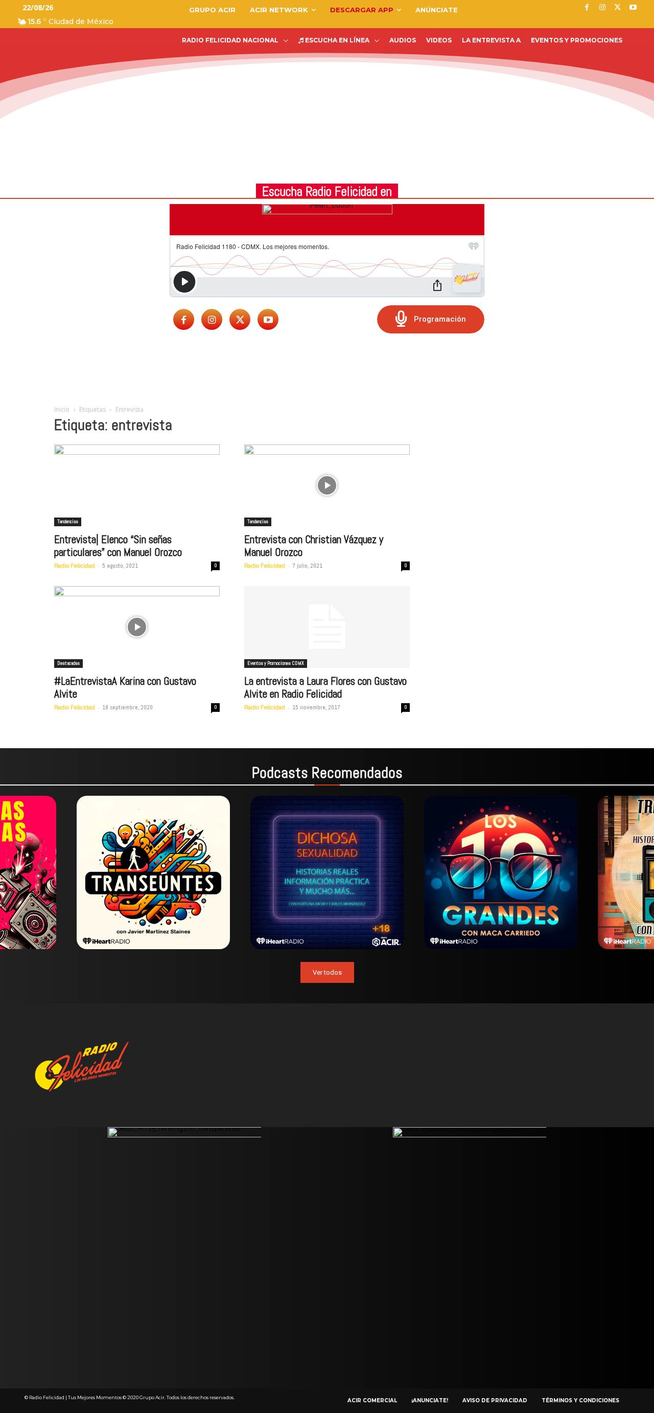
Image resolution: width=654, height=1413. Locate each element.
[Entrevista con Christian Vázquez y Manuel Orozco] (327, 485)
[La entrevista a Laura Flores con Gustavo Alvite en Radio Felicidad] (327, 627)
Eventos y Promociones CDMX (275, 663)
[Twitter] (239, 319)
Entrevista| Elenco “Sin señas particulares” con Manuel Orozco (118, 545)
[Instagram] (211, 319)
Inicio (61, 409)
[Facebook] (183, 319)
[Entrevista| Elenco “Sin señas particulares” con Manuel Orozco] (137, 485)
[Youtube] (267, 319)
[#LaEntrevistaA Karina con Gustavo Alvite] (137, 627)
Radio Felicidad (74, 566)
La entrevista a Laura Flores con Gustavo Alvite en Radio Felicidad (325, 687)
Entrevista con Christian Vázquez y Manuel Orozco (313, 545)
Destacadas (68, 663)
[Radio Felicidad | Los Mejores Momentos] (79, 68)
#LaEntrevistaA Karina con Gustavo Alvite (125, 687)
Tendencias (67, 521)
